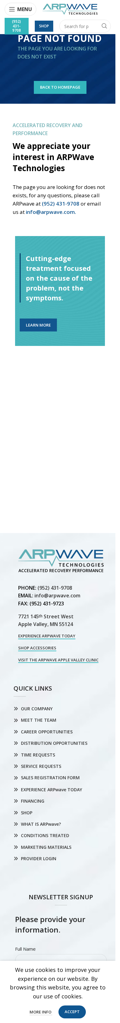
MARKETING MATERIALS (46, 847)
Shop (44, 26)
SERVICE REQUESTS (41, 766)
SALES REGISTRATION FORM (50, 777)
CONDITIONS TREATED (45, 835)
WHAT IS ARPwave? (41, 824)
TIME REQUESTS (38, 755)
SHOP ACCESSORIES (37, 648)
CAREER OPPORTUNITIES (47, 732)
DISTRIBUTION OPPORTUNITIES (54, 743)
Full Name (25, 949)
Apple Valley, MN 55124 (45, 624)
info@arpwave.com (57, 595)
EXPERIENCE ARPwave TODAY (46, 636)
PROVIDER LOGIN (38, 858)
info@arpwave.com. (51, 211)
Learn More (38, 325)
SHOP (26, 813)
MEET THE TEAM (38, 720)
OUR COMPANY (37, 709)
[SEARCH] (104, 26)
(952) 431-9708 (16, 26)
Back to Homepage (60, 87)
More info (41, 1012)
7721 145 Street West (46, 616)
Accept (72, 1011)
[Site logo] (70, 8)
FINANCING (32, 801)
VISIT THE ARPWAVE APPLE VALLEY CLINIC (58, 660)
